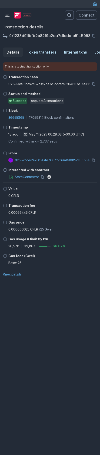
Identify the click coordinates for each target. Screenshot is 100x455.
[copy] (94, 36)
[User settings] (95, 4)
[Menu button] (7, 15)
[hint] (5, 77)
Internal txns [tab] (75, 52)
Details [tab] (13, 52)
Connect (86, 15)
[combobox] (25, 134)
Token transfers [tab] (42, 52)
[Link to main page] (17, 15)
